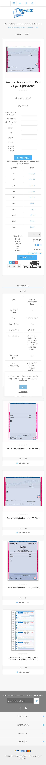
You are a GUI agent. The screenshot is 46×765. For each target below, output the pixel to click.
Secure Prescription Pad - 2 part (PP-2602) (23, 518)
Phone (10, 128)
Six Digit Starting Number (11, 148)
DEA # (10, 138)
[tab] (23, 285)
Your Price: (17, 249)
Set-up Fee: (18, 244)
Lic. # (11, 142)
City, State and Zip (10, 123)
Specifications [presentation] (23, 285)
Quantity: (17, 236)
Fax (10, 133)
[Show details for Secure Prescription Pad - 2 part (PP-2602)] (23, 491)
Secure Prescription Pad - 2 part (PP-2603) (23, 587)
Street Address (10, 118)
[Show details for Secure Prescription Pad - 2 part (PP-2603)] (23, 561)
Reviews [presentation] (23, 291)
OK (23, 387)
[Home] (5, 24)
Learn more (23, 392)
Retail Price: (17, 240)
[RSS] (26, 708)
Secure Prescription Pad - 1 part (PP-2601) (23, 448)
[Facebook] (20, 708)
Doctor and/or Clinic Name (10, 113)
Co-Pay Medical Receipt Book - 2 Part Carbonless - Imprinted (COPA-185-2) (23, 658)
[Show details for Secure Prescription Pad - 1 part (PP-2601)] (23, 421)
